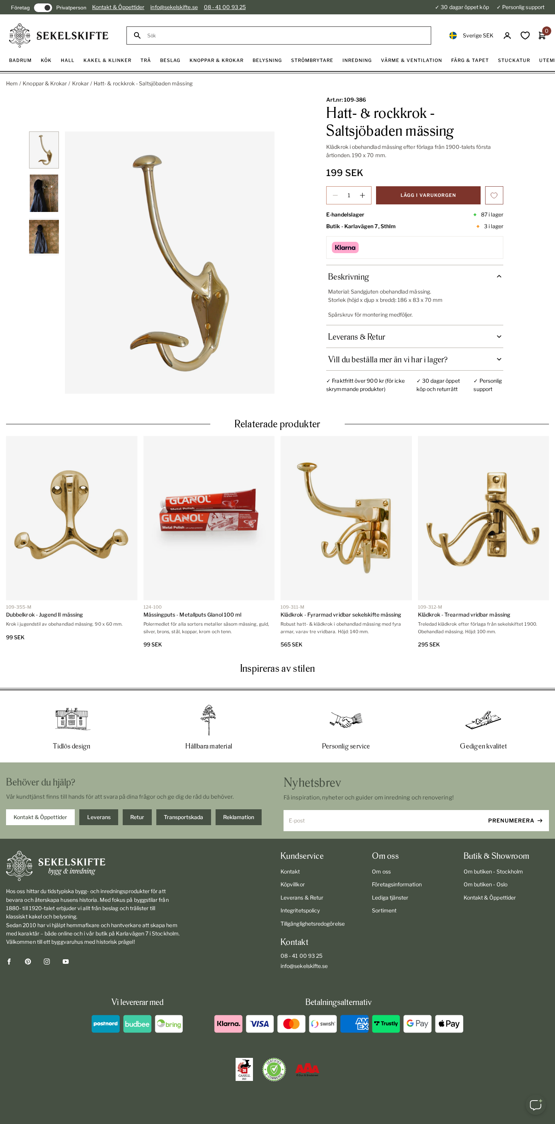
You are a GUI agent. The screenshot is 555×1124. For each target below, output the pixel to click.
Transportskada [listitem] (183, 817)
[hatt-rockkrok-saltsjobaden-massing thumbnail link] (44, 150)
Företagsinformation (396, 884)
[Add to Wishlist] (494, 195)
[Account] (507, 35)
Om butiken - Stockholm (493, 871)
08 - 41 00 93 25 (225, 7)
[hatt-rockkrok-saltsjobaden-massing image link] (169, 262)
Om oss (381, 871)
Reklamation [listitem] (238, 817)
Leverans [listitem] (99, 817)
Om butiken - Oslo (485, 884)
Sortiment (384, 910)
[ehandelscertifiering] (274, 1070)
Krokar (80, 83)
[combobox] (285, 35)
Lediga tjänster (390, 897)
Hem (12, 83)
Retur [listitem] (137, 817)
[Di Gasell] (244, 1069)
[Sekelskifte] (94, 866)
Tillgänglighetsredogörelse (313, 923)
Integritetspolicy (300, 910)
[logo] (58, 35)
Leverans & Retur (302, 897)
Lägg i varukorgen (428, 195)
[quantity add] (362, 195)
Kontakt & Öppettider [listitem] (40, 817)
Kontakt (290, 871)
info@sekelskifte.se (173, 7)
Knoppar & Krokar (45, 83)
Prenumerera (511, 820)
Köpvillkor (293, 884)
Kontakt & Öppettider (118, 7)
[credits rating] (307, 1069)
